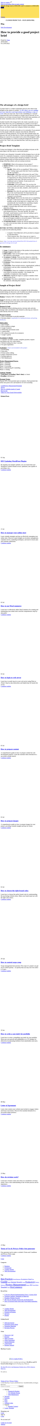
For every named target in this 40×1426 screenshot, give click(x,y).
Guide (2, 386)
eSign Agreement (9, 1340)
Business (7, 1266)
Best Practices (7, 1279)
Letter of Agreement (8, 1105)
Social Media (35, 1285)
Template (19, 386)
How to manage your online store (13, 533)
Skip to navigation (6, 4)
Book (2, 7)
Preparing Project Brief (11, 1324)
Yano (8, 40)
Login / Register (9, 1408)
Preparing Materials (10, 1326)
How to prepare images (9, 821)
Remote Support (9, 1345)
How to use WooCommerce (11, 606)
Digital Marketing (17, 1279)
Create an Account (6, 1422)
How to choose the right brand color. (15, 891)
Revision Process (9, 1328)
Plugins (6, 1315)
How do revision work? (10, 1177)
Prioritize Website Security (12, 1298)
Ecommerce (24, 1279)
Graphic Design (9, 1269)
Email (30, 1279)
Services (6, 1314)
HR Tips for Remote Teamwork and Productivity (18, 1299)
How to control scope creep (11, 962)
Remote (27, 1285)
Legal (24, 1282)
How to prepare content (10, 749)
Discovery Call (8, 1335)
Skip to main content (18, 4)
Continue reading (6, 470)
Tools (8, 1287)
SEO (31, 1285)
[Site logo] (7, 15)
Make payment (8, 1338)
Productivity (30, 1282)
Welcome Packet (9, 1323)
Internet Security (16, 1282)
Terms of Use (5, 1381)
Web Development (6, 27)
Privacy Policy (14, 1381)
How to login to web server (11, 678)
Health (9, 1282)
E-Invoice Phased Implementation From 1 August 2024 (20, 1294)
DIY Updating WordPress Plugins (14, 461)
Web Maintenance (13, 1394)
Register (6, 1337)
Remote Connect (13, 1406)
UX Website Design (14, 1393)
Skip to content (5, 2)
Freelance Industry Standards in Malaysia (16, 1296)
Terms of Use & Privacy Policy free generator (18, 1249)
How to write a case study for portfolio (15, 1034)
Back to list (4, 391)
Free (33, 1279)
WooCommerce (16, 1287)
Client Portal (8, 1343)
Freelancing (7, 1268)
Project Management (10, 386)
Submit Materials (9, 1342)
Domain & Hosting (10, 1312)
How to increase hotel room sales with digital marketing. (20, 1301)
